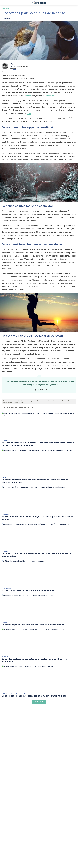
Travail (4, 622)
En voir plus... (39, 702)
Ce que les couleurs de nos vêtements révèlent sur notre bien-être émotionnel (34, 660)
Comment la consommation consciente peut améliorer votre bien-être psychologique (36, 554)
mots (29, 113)
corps (28, 96)
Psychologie (6, 8)
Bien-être (5, 440)
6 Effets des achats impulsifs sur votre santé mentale (28, 590)
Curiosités (5, 657)
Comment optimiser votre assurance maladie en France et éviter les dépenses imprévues (35, 480)
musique (50, 96)
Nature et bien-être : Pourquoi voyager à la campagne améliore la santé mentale (37, 517)
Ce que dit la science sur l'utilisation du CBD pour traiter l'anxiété (34, 696)
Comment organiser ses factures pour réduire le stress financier (33, 624)
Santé (4, 477)
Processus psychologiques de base (14, 693)
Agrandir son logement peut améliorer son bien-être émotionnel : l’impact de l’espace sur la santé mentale (38, 444)
